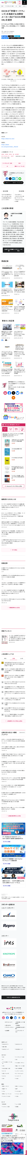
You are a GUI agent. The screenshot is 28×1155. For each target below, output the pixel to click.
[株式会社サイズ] (8, 965)
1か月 (21, 658)
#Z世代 (17, 154)
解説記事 (4, 1104)
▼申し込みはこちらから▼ (7, 1141)
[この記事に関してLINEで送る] (20, 178)
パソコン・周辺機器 (22, 429)
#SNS (6, 154)
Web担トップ (3, 894)
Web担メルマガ (19, 1044)
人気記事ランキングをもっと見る (14, 721)
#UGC (10, 154)
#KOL (2, 154)
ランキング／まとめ (6, 1096)
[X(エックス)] (13, 393)
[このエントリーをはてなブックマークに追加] (13, 178)
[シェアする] (7, 178)
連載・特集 (4, 1046)
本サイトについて (8, 1022)
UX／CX (4, 1071)
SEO (2, 6)
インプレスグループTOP (19, 1031)
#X (13, 154)
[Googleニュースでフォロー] (19, 1017)
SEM (3, 1078)
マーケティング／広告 (9, 6)
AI (16, 6)
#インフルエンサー (5, 156)
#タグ (12, 156)
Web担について (5, 1049)
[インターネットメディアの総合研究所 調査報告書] (19, 1131)
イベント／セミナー (19, 1093)
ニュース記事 (18, 1104)
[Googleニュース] (21, 393)
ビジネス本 (10, 429)
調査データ (4, 1088)
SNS (20, 6)
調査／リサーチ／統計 (20, 1065)
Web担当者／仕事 (6, 1068)
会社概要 (7, 1030)
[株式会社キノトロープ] (8, 953)
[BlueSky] (17, 393)
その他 (17, 1078)
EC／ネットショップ (19, 1073)
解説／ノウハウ (5, 1086)
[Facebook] (9, 393)
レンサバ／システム (19, 1071)
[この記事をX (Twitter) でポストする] (10, 178)
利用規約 (18, 1025)
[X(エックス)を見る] (11, 1017)
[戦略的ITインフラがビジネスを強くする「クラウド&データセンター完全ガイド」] (6, 1126)
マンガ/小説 (18, 1091)
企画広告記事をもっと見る (14, 816)
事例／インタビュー (19, 1086)
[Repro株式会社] (8, 925)
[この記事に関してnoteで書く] (16, 178)
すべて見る (14, 550)
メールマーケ (18, 1076)
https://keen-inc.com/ (7, 139)
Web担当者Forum (6, 2)
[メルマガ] (5, 393)
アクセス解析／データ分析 (7, 1062)
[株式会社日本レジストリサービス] (8, 942)
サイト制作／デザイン (20, 1062)
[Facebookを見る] (7, 1017)
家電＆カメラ (16, 429)
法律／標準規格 (19, 1068)
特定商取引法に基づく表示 (20, 1028)
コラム (3, 1091)
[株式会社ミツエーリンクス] (8, 914)
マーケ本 (4, 429)
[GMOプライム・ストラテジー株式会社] (8, 976)
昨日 (5, 658)
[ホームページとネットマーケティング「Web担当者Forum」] (6, 1131)
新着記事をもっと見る (14, 607)
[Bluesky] (15, 1017)
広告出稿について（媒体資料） (20, 1022)
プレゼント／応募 (5, 1106)
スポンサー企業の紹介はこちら (13, 997)
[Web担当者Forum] (13, 1009)
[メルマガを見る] (3, 1017)
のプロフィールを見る (13, 250)
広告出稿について (19, 1049)
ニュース (3, 895)
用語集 (17, 1106)
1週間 (13, 658)
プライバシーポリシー (9, 1027)
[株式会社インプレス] (13, 1117)
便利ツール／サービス (6, 1093)
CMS (3, 1065)
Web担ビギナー (5, 1044)
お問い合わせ (8, 1025)
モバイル (4, 1076)
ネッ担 (18, 387)
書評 (16, 1088)
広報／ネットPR (5, 1073)
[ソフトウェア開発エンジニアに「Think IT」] (19, 1126)
